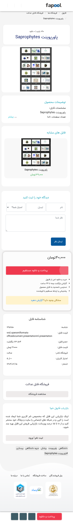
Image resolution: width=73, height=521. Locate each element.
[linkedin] (50, 510)
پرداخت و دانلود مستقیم (35, 270)
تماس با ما (25, 475)
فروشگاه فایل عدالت (34, 13)
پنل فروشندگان (55, 475)
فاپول (64, 13)
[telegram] (29, 510)
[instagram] (36, 510)
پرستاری (19, 448)
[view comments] (41, 370)
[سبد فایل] (4, 5)
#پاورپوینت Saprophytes (56, 453)
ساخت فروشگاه (39, 475)
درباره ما (14, 475)
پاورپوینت (52, 448)
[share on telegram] (32, 370)
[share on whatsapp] (37, 370)
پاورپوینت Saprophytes (53, 18)
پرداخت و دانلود (47, 516)
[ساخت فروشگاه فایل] (16, 5)
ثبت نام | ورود (36, 438)
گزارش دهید (37, 300)
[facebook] (22, 510)
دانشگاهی (63, 448)
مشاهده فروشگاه (37, 394)
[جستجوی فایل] (23, 5)
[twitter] (43, 510)
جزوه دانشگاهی (32, 448)
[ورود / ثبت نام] (9, 5)
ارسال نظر (58, 241)
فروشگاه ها (52, 13)
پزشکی (44, 448)
